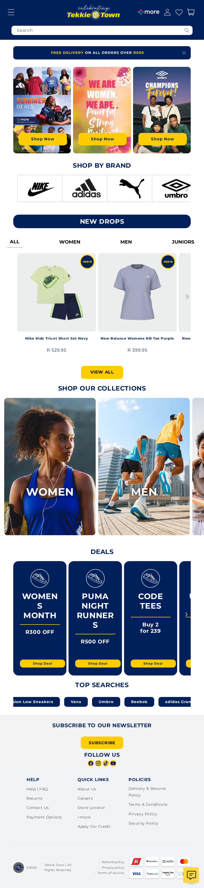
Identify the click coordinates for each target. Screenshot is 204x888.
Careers (85, 798)
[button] (11, 12)
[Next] (186, 108)
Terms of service (111, 873)
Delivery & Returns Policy (147, 792)
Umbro (85, 701)
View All (102, 372)
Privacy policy (113, 867)
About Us (87, 789)
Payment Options (44, 817)
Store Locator (91, 807)
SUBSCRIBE (102, 742)
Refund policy (113, 862)
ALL (14, 242)
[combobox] (102, 30)
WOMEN (69, 242)
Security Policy (144, 823)
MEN (126, 242)
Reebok (119, 701)
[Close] (184, 53)
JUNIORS (183, 242)
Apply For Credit (94, 826)
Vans (55, 701)
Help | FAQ (37, 789)
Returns (34, 798)
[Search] (187, 30)
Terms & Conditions (148, 804)
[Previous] (17, 108)
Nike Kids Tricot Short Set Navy (56, 338)
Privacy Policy (143, 814)
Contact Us (38, 807)
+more (84, 817)
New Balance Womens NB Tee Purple (137, 338)
